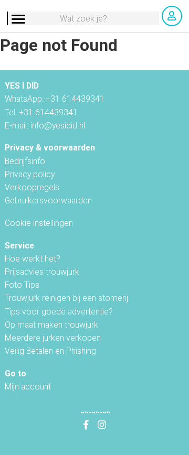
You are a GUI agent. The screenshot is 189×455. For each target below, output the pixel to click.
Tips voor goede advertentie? (59, 312)
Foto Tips (22, 285)
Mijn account (28, 387)
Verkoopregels (32, 187)
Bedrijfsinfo (25, 161)
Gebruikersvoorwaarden (48, 200)
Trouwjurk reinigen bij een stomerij (66, 298)
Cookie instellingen (39, 223)
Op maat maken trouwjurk (51, 325)
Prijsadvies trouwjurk (42, 272)
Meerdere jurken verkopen (53, 338)
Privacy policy (30, 174)
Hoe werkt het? (32, 259)
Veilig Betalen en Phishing (50, 351)
